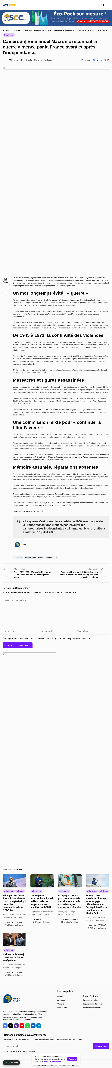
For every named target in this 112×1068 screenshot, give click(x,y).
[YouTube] (22, 1025)
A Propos (61, 1000)
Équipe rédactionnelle (92, 1008)
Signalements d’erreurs (92, 1004)
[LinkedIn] (33, 1025)
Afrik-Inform (13, 60)
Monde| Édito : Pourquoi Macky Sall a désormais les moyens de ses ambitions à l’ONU (42, 901)
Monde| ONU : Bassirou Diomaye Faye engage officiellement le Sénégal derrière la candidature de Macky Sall (96, 904)
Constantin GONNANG (14, 922)
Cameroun (18, 558)
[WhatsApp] (27, 1025)
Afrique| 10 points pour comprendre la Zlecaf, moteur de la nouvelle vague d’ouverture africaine (69, 901)
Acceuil (6, 30)
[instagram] (16, 1025)
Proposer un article (90, 1000)
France (40, 558)
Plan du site (62, 1008)
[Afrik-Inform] (10, 5)
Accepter (72, 1059)
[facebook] (5, 1025)
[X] (10, 1025)
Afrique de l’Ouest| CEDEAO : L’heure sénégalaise (13, 957)
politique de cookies (52, 1061)
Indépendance (51, 558)
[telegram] (38, 1025)
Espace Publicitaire (90, 996)
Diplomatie (16, 30)
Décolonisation (30, 558)
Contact (60, 1004)
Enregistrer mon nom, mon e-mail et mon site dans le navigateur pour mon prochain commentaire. (47, 638)
